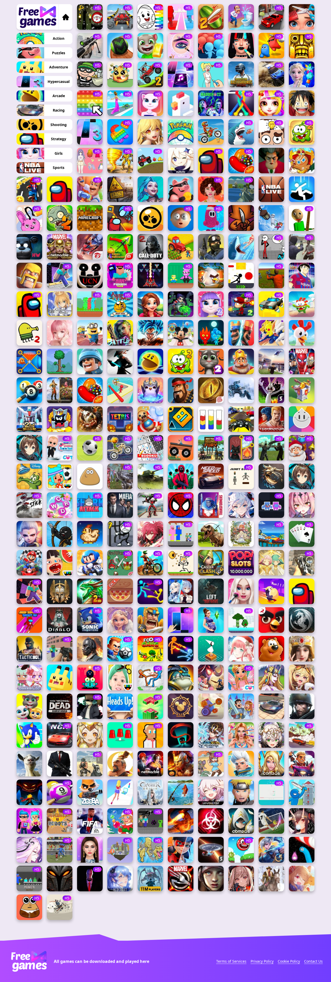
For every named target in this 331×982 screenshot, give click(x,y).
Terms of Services (231, 961)
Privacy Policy (262, 961)
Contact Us (313, 961)
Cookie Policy (289, 961)
